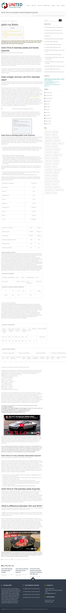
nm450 (56, 161)
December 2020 (49, 92)
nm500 (48, 163)
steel (56, 181)
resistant (48, 172)
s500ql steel (48, 35)
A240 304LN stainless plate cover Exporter (13, 34)
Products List (46, 5)
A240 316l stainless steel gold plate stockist (6, 570)
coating (54, 146)
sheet (47, 178)
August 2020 (48, 101)
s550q (56, 172)
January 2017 (48, 123)
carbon (60, 143)
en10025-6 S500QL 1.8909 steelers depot (53, 44)
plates (47, 166)
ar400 (54, 143)
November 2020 (49, 95)
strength (48, 187)
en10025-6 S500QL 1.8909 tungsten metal (54, 30)
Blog (58, 5)
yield (55, 192)
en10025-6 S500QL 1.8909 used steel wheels (54, 33)
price (54, 166)
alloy (47, 143)
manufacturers (57, 155)
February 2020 (48, 118)
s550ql (47, 175)
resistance (57, 169)
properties (48, 169)
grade (56, 152)
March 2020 (48, 115)
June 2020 (48, 106)
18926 (47, 134)
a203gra (48, 140)
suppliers (57, 187)
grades (47, 155)
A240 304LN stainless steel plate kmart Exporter (22, 570)
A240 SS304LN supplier (34, 97)
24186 (48, 137)
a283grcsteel (3, 575)
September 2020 (49, 98)
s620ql (55, 175)
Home (28, 5)
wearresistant (59, 190)
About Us (34, 5)
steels (47, 184)
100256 (55, 137)
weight (47, 192)
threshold (27, 559)
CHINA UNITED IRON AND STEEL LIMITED (14, 609)
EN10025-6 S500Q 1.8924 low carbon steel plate (55, 71)
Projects (53, 5)
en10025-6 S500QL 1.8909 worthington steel (54, 27)
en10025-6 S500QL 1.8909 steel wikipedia (54, 54)
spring (54, 178)
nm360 (55, 158)
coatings (48, 149)
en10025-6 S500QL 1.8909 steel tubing (53, 47)
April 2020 (48, 112)
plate (20, 559)
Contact (63, 5)
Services (40, 5)
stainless (23, 559)
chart (47, 146)
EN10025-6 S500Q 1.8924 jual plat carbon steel (54, 38)
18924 (55, 132)
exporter (17, 559)
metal (47, 158)
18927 (54, 134)
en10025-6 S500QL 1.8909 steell (52, 41)
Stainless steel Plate (40, 15)
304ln (14, 559)
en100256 (56, 149)
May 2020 (47, 109)
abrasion (57, 140)
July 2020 (47, 103)
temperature (49, 190)
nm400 (48, 161)
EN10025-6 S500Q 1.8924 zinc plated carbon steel (55, 66)
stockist (54, 184)
